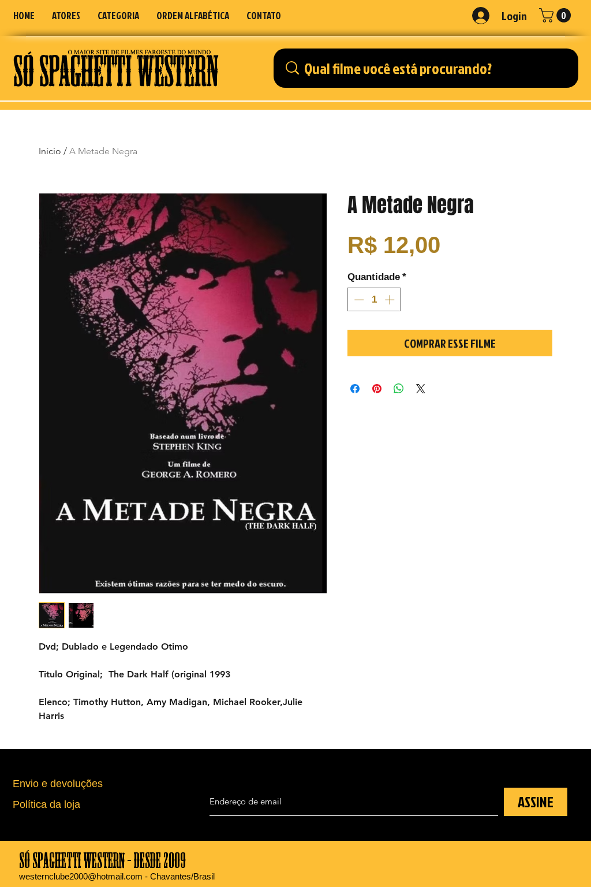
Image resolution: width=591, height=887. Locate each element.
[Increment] (390, 299)
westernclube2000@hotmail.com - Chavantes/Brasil (117, 876)
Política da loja (46, 804)
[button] (118, 15)
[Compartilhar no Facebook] (355, 389)
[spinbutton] (374, 299)
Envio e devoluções (58, 783)
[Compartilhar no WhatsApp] (399, 389)
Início (50, 151)
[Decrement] (357, 299)
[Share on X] (421, 389)
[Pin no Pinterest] (377, 389)
